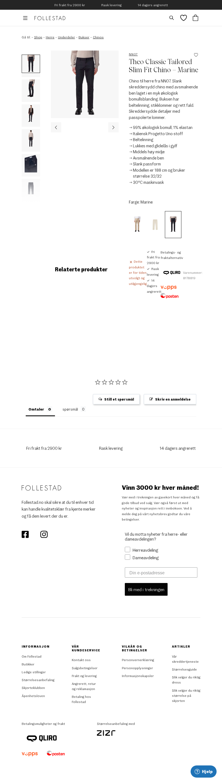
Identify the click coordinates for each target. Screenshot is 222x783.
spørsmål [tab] (70, 409)
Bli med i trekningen (146, 589)
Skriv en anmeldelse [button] (173, 399)
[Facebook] (25, 533)
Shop (38, 37)
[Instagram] (44, 533)
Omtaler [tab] (36, 409)
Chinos (98, 37)
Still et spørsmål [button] (119, 399)
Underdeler (66, 37)
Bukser (84, 37)
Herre (50, 37)
